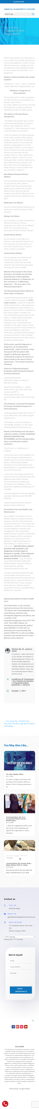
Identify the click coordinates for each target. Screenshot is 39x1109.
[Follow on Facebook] (13, 1026)
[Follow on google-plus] (17, 1026)
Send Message (20, 990)
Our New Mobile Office (14, 774)
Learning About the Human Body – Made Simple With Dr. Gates (19, 864)
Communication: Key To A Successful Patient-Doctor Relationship (16, 818)
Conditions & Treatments (23, 679)
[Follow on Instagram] (21, 1026)
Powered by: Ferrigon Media (19, 1089)
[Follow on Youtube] (25, 1026)
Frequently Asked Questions (20, 684)
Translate (19, 939)
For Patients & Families (23, 681)
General (26, 685)
